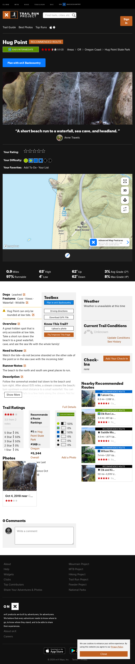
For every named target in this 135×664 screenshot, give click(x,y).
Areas (70, 49)
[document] (104, 649)
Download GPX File (59, 317)
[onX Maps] (11, 609)
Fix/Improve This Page (59, 334)
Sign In (126, 21)
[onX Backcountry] (69, 4)
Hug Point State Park (117, 49)
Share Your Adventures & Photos (23, 589)
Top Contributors (14, 584)
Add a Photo (69, 457)
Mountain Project (79, 563)
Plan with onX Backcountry (24, 62)
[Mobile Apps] (52, 27)
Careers (8, 636)
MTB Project (76, 569)
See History (114, 341)
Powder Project (77, 584)
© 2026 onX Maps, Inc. (58, 659)
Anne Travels (72, 137)
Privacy (84, 659)
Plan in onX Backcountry (59, 302)
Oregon (35, 448)
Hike (26, 4)
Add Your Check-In (116, 358)
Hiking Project (77, 574)
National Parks (77, 589)
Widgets (9, 574)
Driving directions (59, 311)
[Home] (22, 15)
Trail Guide (9, 27)
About (7, 563)
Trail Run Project (78, 579)
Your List (43, 167)
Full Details (69, 406)
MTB (17, 4)
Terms (75, 659)
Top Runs (41, 27)
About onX (10, 631)
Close (103, 653)
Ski (52, 4)
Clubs (7, 579)
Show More (13, 394)
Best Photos (26, 27)
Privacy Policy (117, 647)
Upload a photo (59, 328)
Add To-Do (30, 167)
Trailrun (39, 4)
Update (118, 337)
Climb (6, 4)
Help (6, 569)
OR (79, 49)
